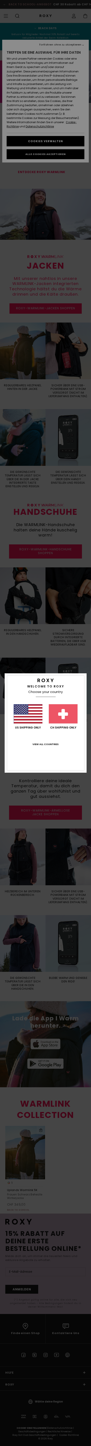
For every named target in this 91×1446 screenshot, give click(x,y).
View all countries (45, 744)
